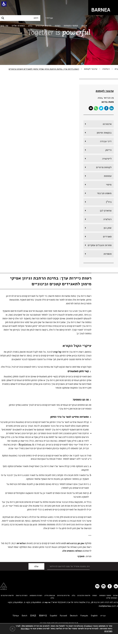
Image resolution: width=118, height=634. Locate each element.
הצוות (57, 25)
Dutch (24, 615)
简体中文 (43, 615)
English (94, 615)
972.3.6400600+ (33, 602)
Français (84, 615)
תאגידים (107, 236)
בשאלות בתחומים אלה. (72, 550)
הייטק (108, 150)
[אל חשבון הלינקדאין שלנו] (111, 108)
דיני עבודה (106, 141)
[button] (3, 3)
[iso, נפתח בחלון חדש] (3, 589)
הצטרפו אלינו (18, 25)
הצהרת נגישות (21, 595)
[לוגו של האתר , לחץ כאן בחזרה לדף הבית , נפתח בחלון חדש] (97, 586)
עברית (50, 18)
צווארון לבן (106, 210)
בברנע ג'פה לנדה (69, 543)
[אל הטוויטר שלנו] (101, 108)
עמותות (108, 176)
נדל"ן (109, 202)
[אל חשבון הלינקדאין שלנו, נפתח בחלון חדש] (116, 586)
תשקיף (80, 556)
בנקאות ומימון (104, 132)
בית (116, 69)
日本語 (33, 615)
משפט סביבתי (104, 193)
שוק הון (108, 228)
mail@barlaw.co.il (107, 606)
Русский (63, 615)
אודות (84, 25)
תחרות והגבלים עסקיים (100, 245)
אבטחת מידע (49, 595)
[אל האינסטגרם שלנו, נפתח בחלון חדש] (103, 586)
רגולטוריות (21, 543)
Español (53, 615)
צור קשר (4, 25)
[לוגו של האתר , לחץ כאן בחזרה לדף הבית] (103, 7)
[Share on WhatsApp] (96, 108)
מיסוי (109, 184)
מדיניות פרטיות (63, 595)
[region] (59, 69)
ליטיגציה (107, 158)
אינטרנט (107, 124)
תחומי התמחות (71, 25)
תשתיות (108, 254)
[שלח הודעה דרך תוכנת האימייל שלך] (91, 108)
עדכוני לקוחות (90, 69)
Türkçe (16, 615)
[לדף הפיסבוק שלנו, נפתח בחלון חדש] (106, 108)
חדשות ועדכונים (43, 25)
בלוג (30, 25)
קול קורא (57, 351)
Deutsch (74, 615)
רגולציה (106, 69)
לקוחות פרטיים (104, 167)
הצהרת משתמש (36, 595)
